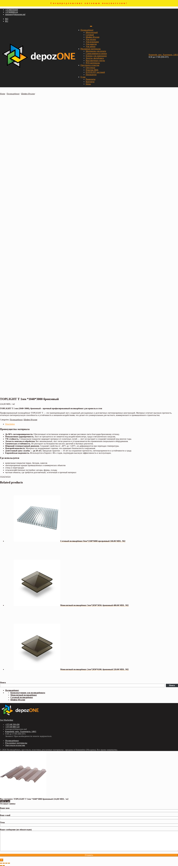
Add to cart (5, 801)
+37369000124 (11, 12)
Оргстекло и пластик (90, 65)
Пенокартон (91, 74)
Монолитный (92, 32)
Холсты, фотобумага (95, 58)
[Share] (4, 863)
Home (2, 94)
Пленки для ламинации (96, 56)
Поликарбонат (87, 30)
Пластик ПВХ (92, 70)
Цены (88, 84)
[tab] (91, 424)
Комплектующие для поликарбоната (27, 693)
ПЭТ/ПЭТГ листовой (95, 72)
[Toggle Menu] (91, 26)
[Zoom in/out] (9, 863)
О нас (83, 77)
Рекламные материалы (91, 49)
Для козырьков (92, 42)
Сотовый (90, 35)
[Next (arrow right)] (4, 865)
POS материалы (93, 63)
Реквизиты (90, 79)
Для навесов (91, 44)
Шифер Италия (92, 37)
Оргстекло (90, 67)
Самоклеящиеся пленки (96, 53)
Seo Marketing (6, 720)
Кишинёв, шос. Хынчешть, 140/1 (163, 55)
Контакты (90, 82)
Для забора (90, 46)
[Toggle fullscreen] (6, 863)
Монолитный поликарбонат (23, 695)
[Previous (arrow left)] (1, 865)
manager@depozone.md (15, 14)
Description (10, 424)
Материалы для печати (96, 51)
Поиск (3, 682)
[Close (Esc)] (1, 863)
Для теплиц (91, 39)
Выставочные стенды (95, 60)
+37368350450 (11, 10)
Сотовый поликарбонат (21, 697)
